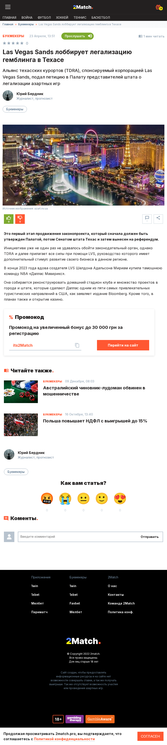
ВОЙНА (27, 17)
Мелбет (37, 603)
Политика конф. (120, 612)
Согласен (150, 736)
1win (34, 586)
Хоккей (62, 17)
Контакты (116, 594)
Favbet (75, 603)
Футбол (44, 17)
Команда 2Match (121, 603)
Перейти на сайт (123, 345)
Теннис (79, 17)
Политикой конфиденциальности (64, 739)
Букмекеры (26, 24)
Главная (9, 17)
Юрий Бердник (30, 94)
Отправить (150, 537)
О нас (112, 586)
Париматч (39, 612)
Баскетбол (101, 17)
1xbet (35, 594)
